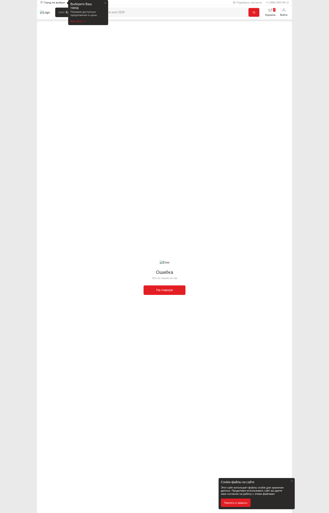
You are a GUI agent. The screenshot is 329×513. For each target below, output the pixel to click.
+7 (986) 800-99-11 (277, 2)
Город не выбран (54, 2)
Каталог (71, 12)
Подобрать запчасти (249, 2)
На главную (164, 290)
